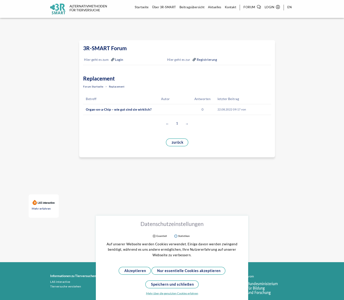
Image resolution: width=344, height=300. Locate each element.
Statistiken (184, 236)
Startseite (142, 7)
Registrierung (207, 59)
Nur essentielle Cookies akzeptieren (189, 271)
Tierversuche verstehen (65, 286)
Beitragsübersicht (192, 7)
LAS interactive (60, 281)
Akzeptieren (135, 271)
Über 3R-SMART (164, 7)
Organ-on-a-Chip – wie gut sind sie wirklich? (119, 109)
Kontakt (230, 7)
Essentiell (161, 236)
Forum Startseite (93, 86)
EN (289, 7)
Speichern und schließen (172, 284)
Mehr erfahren (41, 208)
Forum (249, 7)
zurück (177, 142)
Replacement (117, 86)
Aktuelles (214, 7)
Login (269, 7)
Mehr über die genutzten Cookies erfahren (172, 293)
